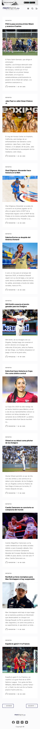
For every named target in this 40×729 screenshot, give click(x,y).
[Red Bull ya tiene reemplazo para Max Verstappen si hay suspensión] (20, 595)
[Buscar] (32, 8)
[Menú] (37, 9)
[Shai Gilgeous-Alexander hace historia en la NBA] (20, 189)
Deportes (8, 20)
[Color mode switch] (28, 9)
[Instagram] (22, 722)
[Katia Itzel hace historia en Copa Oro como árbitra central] (20, 389)
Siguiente (31, 706)
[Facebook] (13, 722)
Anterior (9, 706)
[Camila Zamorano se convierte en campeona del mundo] (20, 526)
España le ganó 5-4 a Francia (17, 644)
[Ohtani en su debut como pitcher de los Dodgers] (20, 459)
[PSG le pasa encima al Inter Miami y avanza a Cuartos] (20, 42)
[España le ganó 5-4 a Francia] (20, 660)
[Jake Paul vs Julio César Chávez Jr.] (20, 119)
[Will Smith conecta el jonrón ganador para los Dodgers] (20, 322)
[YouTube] (26, 722)
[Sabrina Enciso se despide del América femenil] (20, 256)
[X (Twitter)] (17, 722)
